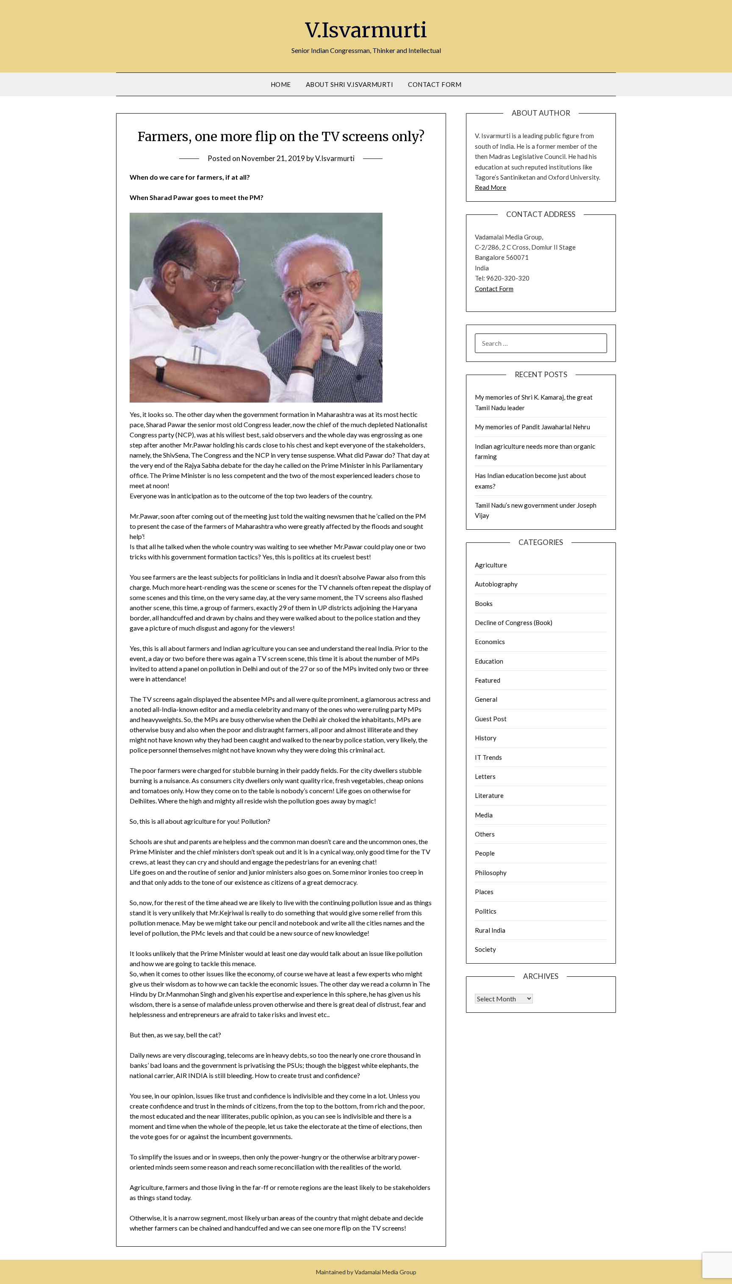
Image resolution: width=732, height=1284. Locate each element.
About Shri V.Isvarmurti (350, 84)
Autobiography (496, 584)
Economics (490, 641)
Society (485, 949)
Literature (489, 795)
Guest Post (491, 719)
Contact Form (434, 84)
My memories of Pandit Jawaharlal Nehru (532, 427)
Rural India (490, 930)
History (485, 738)
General (486, 699)
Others (485, 834)
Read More (490, 187)
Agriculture (491, 565)
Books (484, 603)
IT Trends (488, 757)
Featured (487, 680)
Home (281, 84)
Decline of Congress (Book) (513, 622)
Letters (485, 776)
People (485, 853)
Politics (485, 911)
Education (489, 661)
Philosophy (491, 872)
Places (484, 891)
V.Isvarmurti (366, 30)
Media (484, 815)
